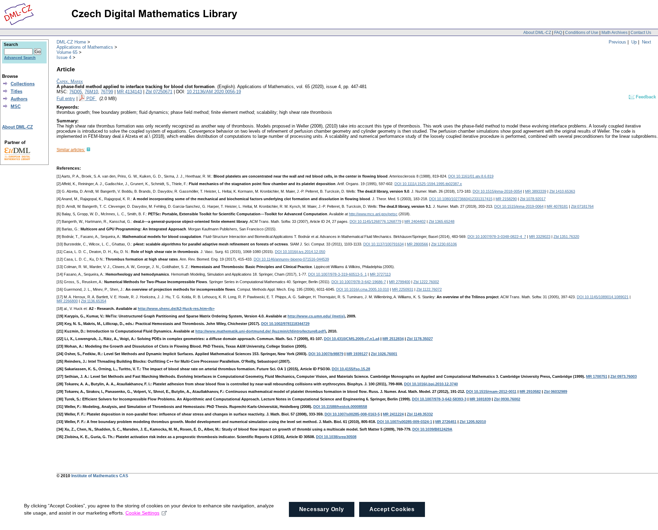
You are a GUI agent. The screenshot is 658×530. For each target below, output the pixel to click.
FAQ (558, 32)
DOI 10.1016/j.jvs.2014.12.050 (300, 252)
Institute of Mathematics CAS (99, 475)
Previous (617, 42)
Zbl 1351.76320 (566, 236)
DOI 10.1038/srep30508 (336, 437)
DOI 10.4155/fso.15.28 (351, 369)
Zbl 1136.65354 (93, 301)
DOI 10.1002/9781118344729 (285, 324)
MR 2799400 (399, 282)
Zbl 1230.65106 (444, 244)
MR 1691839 (480, 399)
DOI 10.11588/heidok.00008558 (340, 407)
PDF (91, 98)
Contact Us (641, 32)
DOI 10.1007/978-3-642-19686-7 (358, 282)
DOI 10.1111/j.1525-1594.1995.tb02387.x (428, 184)
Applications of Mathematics (85, 47)
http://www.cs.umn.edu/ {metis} (316, 316)
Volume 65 (67, 52)
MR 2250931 (402, 289)
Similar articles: (71, 149)
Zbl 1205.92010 (473, 422)
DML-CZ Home (71, 42)
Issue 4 (64, 57)
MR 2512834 (393, 339)
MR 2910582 (530, 391)
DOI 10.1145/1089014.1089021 (603, 297)
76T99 (107, 91)
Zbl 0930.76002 (507, 399)
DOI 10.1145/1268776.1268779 (375, 221)
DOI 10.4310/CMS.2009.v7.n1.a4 (351, 339)
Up (634, 42)
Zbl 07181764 (582, 206)
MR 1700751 (596, 376)
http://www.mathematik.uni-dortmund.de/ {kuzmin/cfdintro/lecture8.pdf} (260, 331)
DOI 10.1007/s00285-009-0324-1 (404, 422)
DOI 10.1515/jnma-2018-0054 (497, 191)
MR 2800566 (417, 244)
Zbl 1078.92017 (533, 199)
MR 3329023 (539, 236)
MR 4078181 (557, 206)
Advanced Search (20, 58)
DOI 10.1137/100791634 (383, 244)
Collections (23, 83)
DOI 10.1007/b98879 (325, 354)
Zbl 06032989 (555, 391)
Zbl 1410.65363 (562, 191)
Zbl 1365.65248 (441, 221)
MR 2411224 (393, 414)
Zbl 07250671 (159, 91)
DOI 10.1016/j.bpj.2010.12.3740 (431, 384)
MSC (16, 106)
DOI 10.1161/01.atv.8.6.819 (471, 176)
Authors (19, 98)
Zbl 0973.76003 (623, 376)
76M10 (91, 91)
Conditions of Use (581, 32)
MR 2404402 (415, 221)
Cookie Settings (142, 513)
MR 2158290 (506, 199)
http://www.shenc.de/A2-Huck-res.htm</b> (176, 308)
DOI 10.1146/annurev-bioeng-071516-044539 (291, 259)
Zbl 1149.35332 (420, 414)
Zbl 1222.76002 (426, 282)
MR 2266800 (67, 301)
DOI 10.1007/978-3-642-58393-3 (439, 399)
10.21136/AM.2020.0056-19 (214, 91)
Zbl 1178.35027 (420, 339)
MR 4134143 (129, 91)
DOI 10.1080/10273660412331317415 (460, 199)
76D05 (75, 91)
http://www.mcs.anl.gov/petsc (373, 214)
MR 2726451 (445, 422)
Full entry (66, 98)
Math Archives (614, 32)
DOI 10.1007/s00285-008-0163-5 (352, 414)
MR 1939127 (357, 354)
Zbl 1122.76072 (429, 289)
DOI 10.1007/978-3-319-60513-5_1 (337, 274)
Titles (16, 91)
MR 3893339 (535, 191)
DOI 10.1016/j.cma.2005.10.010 (362, 289)
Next (646, 42)
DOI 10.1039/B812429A (432, 429)
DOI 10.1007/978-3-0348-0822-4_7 (496, 236)
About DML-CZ (537, 32)
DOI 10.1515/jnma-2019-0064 (519, 206)
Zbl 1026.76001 (384, 354)
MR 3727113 (380, 274)
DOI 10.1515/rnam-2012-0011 (491, 391)
